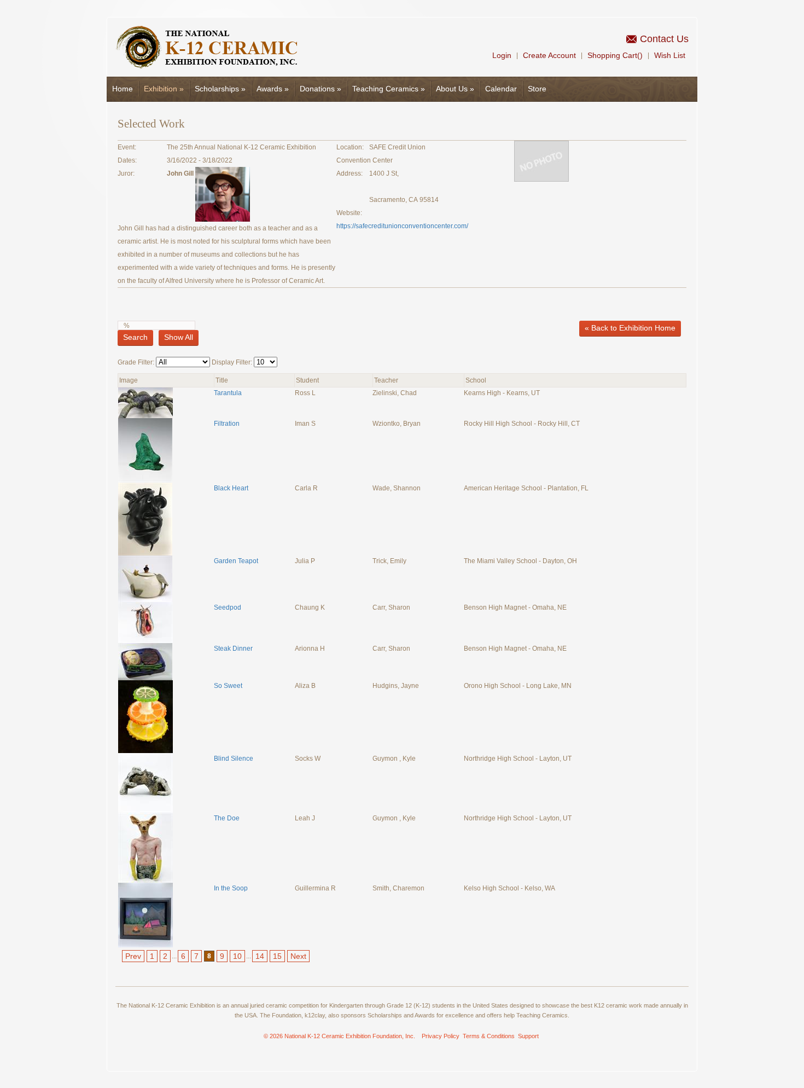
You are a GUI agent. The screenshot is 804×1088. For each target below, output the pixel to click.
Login (501, 55)
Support (528, 1036)
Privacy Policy (440, 1036)
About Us (455, 88)
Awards (273, 88)
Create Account (549, 55)
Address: (349, 173)
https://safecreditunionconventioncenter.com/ (402, 226)
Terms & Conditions (489, 1036)
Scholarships (220, 88)
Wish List (669, 55)
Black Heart (231, 488)
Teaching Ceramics (388, 88)
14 (259, 956)
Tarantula (228, 393)
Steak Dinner (233, 648)
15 (277, 956)
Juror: (126, 173)
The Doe (227, 818)
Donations (320, 88)
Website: (349, 213)
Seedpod (227, 607)
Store (537, 88)
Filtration (227, 423)
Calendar (501, 88)
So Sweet (228, 686)
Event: (127, 147)
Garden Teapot (236, 561)
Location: (350, 147)
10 (237, 956)
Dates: (127, 160)
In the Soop (231, 888)
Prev (133, 956)
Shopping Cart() (615, 55)
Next (298, 956)
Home (122, 88)
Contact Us (664, 38)
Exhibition (164, 88)
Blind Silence (233, 758)
